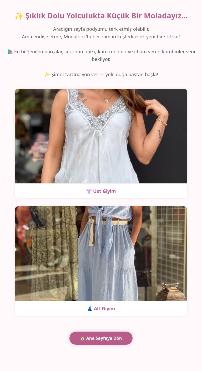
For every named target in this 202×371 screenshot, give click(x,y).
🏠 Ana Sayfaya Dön (101, 338)
